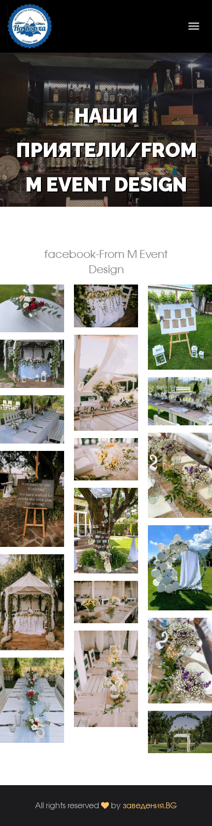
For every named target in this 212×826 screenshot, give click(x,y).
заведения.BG (150, 805)
